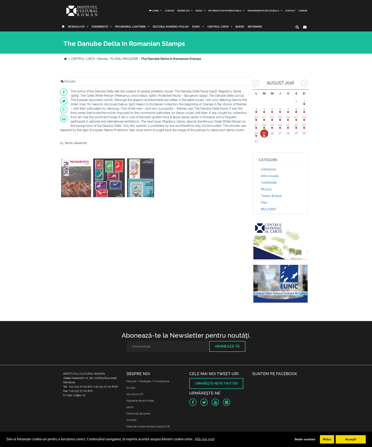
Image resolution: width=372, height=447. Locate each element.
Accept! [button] (350, 439)
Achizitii (131, 420)
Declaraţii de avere (138, 413)
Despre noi (183, 10)
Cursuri (169, 10)
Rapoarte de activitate (140, 400)
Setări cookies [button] (304, 439)
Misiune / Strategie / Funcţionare (147, 381)
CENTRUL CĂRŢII (218, 26)
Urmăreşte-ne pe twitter (216, 383)
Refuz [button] (327, 439)
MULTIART (268, 209)
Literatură (268, 169)
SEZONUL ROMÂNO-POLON (171, 26)
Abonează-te (227, 346)
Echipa (130, 387)
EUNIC (196, 26)
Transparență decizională (263, 10)
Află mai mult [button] (204, 439)
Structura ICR (134, 394)
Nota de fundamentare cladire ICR (148, 426)
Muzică (266, 189)
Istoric (130, 407)
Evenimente (100, 26)
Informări (255, 26)
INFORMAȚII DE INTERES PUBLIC (225, 10)
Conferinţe (269, 182)
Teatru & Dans (271, 196)
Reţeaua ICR (76, 26)
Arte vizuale (270, 176)
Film (264, 202)
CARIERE (302, 10)
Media (198, 10)
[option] (76, 178)
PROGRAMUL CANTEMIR (130, 26)
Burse (240, 26)
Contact (290, 10)
